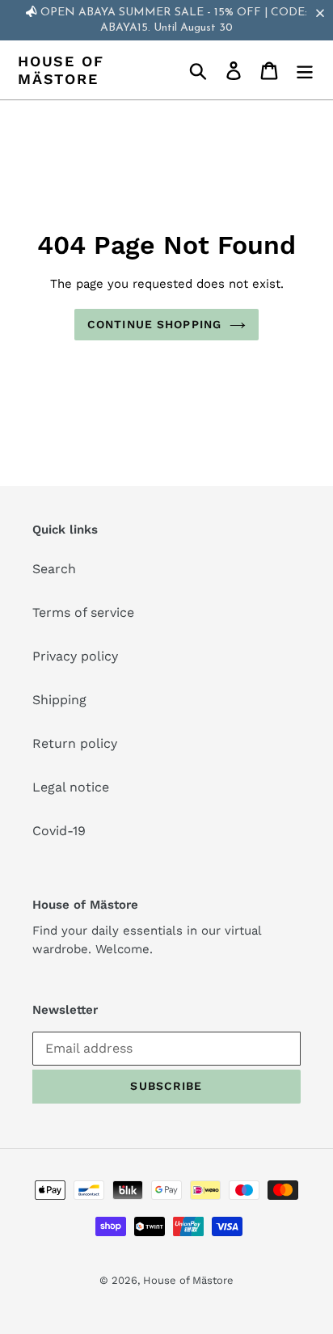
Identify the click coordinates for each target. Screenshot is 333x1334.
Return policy (74, 743)
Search (54, 568)
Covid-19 (59, 830)
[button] (323, 13)
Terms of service (83, 612)
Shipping (59, 699)
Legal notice (70, 787)
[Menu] (304, 70)
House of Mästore (60, 70)
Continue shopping (154, 324)
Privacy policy (75, 656)
